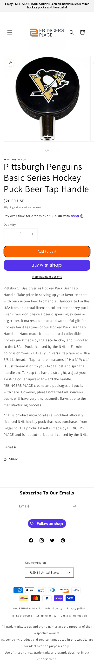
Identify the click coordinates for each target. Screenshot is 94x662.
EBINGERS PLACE (29, 608)
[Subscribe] (74, 506)
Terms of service (22, 615)
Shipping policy (46, 615)
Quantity (10, 225)
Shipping (9, 207)
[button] (9, 32)
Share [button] (13, 459)
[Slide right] (57, 150)
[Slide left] (36, 150)
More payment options (47, 276)
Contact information (74, 615)
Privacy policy (76, 608)
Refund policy (53, 608)
